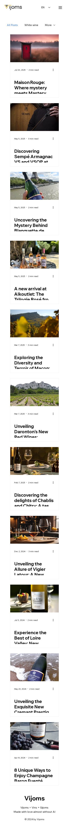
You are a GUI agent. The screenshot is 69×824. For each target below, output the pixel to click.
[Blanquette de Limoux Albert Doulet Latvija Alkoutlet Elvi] (34, 186)
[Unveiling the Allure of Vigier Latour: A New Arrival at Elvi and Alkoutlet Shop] (34, 530)
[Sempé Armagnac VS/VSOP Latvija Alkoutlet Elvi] (34, 117)
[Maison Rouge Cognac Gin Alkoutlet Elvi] (34, 48)
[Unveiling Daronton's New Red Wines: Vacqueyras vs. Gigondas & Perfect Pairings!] (34, 392)
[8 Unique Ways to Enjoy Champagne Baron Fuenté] (34, 736)
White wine (31, 25)
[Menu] (60, 7)
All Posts (12, 25)
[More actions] (54, 70)
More (48, 25)
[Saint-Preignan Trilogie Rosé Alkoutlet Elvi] (34, 255)
